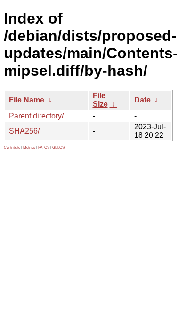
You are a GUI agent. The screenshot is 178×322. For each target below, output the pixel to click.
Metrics (29, 147)
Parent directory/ (36, 116)
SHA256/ (24, 131)
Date (142, 100)
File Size (100, 100)
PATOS (43, 147)
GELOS (58, 147)
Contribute (12, 147)
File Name (26, 100)
